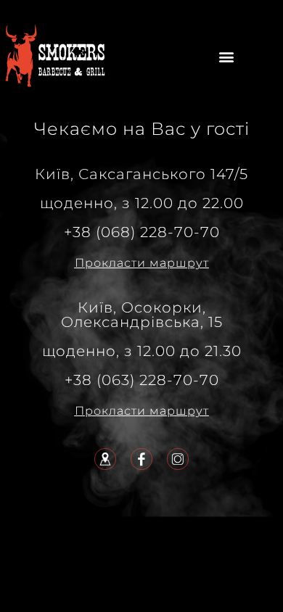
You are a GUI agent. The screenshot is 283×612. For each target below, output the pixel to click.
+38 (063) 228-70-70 (142, 380)
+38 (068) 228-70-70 (142, 232)
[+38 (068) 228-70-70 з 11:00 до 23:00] (54, 54)
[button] (227, 57)
